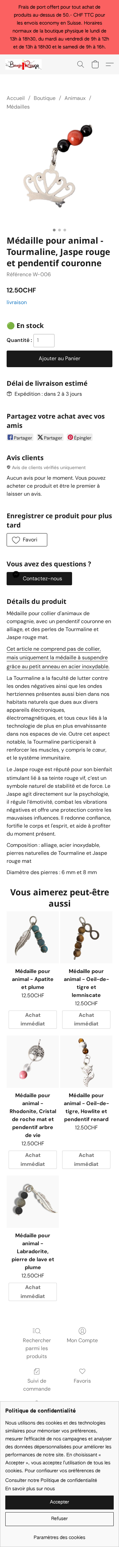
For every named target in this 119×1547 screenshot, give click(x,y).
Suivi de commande (37, 1384)
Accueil (16, 98)
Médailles (18, 106)
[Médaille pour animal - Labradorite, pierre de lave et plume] (33, 1202)
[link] (59, 1535)
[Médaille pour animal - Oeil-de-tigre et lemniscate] (86, 937)
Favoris (82, 1380)
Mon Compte (82, 1340)
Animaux (75, 98)
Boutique (45, 98)
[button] (24, 64)
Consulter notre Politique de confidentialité (51, 1480)
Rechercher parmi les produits (37, 1348)
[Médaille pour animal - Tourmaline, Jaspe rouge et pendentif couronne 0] (59, 172)
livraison (17, 302)
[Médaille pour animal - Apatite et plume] (33, 937)
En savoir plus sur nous (30, 1489)
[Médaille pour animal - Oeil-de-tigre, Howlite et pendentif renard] (86, 1061)
